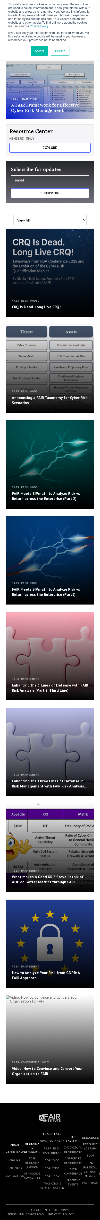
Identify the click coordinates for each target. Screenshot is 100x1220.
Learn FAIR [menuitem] (52, 1134)
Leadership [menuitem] (15, 1152)
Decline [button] (60, 51)
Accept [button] (39, 51)
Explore (50, 147)
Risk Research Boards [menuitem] (32, 1163)
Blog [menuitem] (90, 1155)
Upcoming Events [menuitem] (73, 1182)
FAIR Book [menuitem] (90, 1183)
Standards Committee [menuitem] (32, 1176)
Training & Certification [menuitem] (52, 1186)
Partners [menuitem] (15, 1168)
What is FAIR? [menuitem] (52, 1141)
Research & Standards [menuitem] (32, 1148)
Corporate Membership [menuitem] (73, 1161)
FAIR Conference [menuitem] (73, 1171)
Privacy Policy (39, 26)
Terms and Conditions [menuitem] (26, 1214)
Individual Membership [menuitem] (73, 1150)
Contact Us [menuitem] (15, 1176)
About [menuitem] (14, 1145)
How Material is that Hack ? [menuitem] (90, 1169)
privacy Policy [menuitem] (61, 1214)
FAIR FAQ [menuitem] (52, 1176)
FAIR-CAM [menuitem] (52, 1160)
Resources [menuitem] (90, 1138)
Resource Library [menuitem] (90, 1146)
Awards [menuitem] (14, 1160)
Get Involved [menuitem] (73, 1139)
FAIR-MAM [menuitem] (52, 1168)
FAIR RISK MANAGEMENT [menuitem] (52, 1151)
